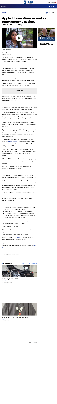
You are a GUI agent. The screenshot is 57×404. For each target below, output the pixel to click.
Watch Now (51, 2)
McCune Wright (18, 237)
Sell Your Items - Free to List (19, 263)
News (4, 12)
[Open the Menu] (2, 2)
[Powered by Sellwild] (35, 342)
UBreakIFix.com (12, 141)
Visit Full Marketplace (32, 263)
